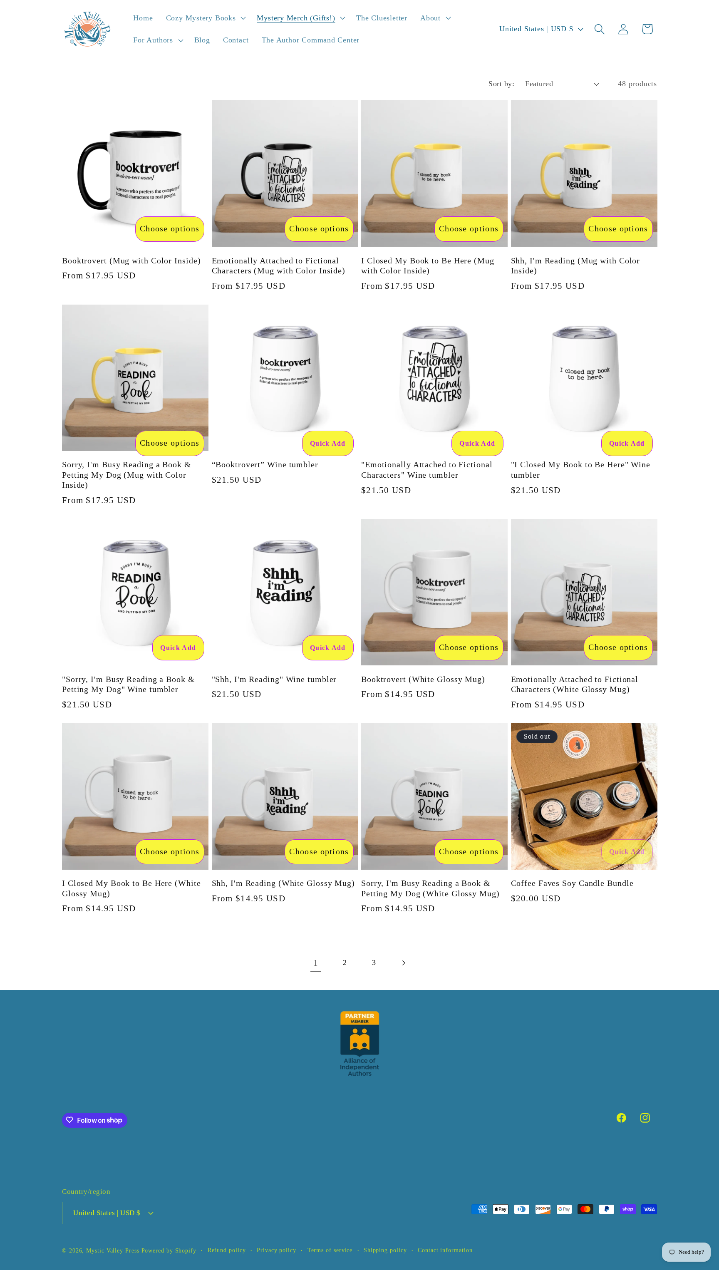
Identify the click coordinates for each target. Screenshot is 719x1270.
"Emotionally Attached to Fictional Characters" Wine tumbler (427, 469)
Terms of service (330, 1249)
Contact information (445, 1249)
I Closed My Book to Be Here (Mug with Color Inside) (427, 265)
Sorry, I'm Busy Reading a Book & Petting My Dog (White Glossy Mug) (430, 888)
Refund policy (227, 1249)
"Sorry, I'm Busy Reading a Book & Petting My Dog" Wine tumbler (128, 684)
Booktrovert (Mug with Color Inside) (131, 260)
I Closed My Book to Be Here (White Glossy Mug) (131, 888)
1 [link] (315, 962)
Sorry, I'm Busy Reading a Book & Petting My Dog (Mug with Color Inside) (126, 474)
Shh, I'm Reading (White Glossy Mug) (283, 883)
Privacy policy (276, 1249)
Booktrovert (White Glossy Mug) (423, 679)
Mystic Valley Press (112, 1250)
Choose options (169, 228)
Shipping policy (385, 1249)
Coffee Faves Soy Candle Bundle (572, 883)
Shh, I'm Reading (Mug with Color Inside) (575, 265)
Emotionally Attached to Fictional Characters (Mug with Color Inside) (279, 265)
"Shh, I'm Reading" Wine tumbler (274, 679)
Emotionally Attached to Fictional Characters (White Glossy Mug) (575, 684)
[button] (204, 18)
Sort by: (501, 83)
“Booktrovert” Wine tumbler (265, 464)
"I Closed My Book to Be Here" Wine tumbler (581, 469)
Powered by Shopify (168, 1250)
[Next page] (403, 963)
